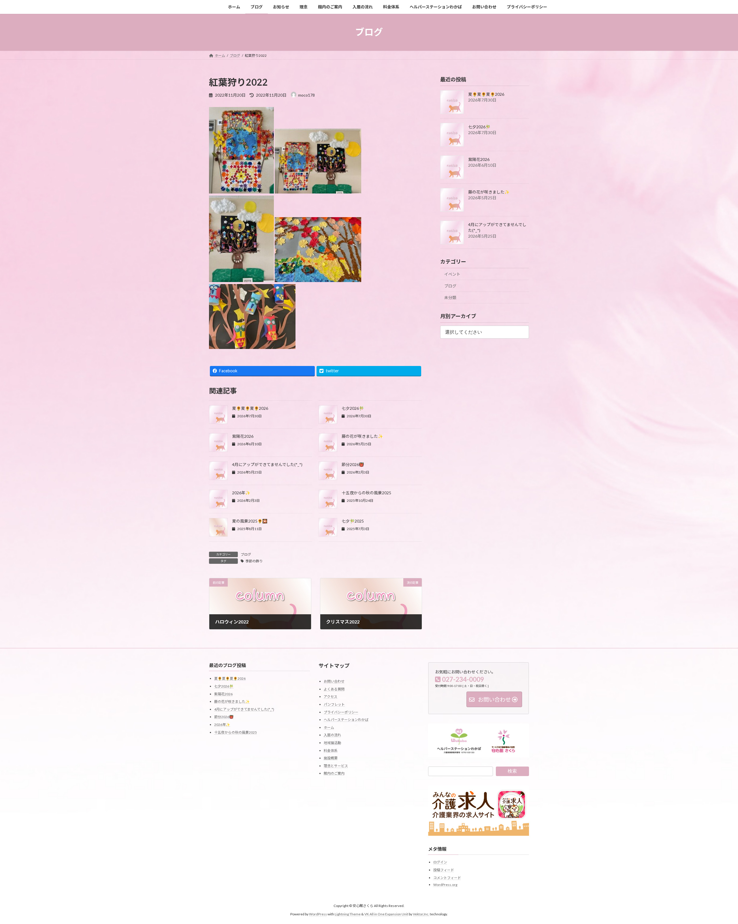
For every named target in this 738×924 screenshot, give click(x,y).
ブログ (246, 554)
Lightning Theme (348, 914)
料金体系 (331, 750)
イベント (452, 274)
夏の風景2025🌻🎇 (249, 521)
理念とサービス (336, 766)
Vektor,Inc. (421, 914)
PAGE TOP (716, 890)
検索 (512, 771)
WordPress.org (445, 884)
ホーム (329, 727)
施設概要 (331, 758)
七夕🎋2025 (353, 521)
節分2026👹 (353, 464)
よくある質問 (334, 689)
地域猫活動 (332, 743)
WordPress (318, 914)
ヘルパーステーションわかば (346, 720)
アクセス (330, 697)
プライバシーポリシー (341, 712)
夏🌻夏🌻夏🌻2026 (250, 408)
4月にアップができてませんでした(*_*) (267, 464)
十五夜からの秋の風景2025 (366, 492)
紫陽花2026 (242, 436)
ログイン (440, 862)
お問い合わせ (334, 681)
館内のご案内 (334, 773)
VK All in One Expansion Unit (386, 914)
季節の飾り (254, 561)
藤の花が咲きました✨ (362, 436)
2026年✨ (241, 492)
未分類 (450, 297)
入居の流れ (332, 735)
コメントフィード (447, 878)
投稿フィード (443, 870)
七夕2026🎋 (353, 408)
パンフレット (334, 704)
